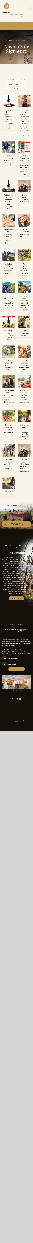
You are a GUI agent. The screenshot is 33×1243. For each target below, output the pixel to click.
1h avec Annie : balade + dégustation (24, 198)
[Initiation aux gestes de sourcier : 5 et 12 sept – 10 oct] (8, 141)
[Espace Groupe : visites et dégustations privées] (24, 346)
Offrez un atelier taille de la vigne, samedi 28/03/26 (8, 464)
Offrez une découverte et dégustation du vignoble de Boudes (8, 302)
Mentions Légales (7, 720)
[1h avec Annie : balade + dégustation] (24, 180)
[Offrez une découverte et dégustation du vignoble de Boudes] (8, 282)
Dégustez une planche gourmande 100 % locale (24, 232)
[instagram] (17, 699)
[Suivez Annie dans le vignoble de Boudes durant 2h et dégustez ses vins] (8, 376)
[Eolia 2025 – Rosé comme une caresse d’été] (8, 316)
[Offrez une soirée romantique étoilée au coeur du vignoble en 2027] (24, 411)
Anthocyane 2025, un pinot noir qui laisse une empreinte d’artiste (8, 202)
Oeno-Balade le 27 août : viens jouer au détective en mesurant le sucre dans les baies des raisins (24, 165)
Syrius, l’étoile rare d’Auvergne (24, 332)
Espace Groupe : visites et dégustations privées (24, 365)
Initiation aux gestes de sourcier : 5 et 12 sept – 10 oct (9, 160)
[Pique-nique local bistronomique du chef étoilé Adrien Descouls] (8, 215)
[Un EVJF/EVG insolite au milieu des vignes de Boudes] (24, 249)
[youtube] (20, 699)
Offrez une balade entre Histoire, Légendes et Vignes (9, 365)
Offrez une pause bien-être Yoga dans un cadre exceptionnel (24, 396)
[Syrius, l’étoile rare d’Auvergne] (24, 316)
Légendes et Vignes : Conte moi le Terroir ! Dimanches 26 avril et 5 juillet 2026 (24, 303)
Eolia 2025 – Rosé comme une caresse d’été (8, 335)
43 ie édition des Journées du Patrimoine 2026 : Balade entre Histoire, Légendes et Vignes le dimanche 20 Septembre (24, 122)
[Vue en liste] (17, 88)
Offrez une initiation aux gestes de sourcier (8, 428)
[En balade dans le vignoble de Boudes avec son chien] (8, 249)
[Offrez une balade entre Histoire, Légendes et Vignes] (8, 346)
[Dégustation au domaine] (8, 477)
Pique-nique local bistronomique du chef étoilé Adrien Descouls (9, 236)
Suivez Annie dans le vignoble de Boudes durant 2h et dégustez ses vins (9, 397)
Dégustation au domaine (8, 492)
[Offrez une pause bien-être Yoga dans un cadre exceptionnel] (24, 376)
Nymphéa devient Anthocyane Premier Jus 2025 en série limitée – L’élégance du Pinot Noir (8, 119)
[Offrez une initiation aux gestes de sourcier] (8, 411)
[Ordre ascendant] (24, 79)
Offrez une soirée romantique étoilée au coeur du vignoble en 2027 (24, 432)
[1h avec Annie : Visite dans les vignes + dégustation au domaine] (24, 445)
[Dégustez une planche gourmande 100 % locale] (24, 215)
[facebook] (13, 699)
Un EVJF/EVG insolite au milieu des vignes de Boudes (24, 269)
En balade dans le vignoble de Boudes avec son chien (9, 268)
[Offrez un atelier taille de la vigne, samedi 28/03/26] (8, 445)
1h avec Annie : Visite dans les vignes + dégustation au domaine (24, 465)
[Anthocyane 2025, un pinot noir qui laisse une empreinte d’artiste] (8, 180)
